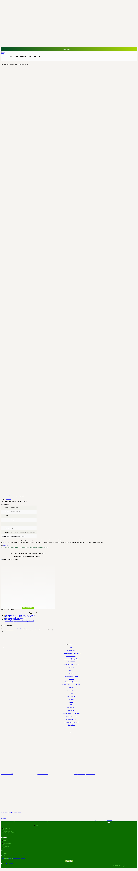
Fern (71, 693)
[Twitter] (19, 639)
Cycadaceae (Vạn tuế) (71, 682)
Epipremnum (71, 690)
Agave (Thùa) (71, 650)
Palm (71, 705)
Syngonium (71, 725)
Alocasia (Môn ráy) (71, 656)
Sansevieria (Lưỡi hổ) (71, 716)
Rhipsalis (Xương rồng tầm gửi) (71, 713)
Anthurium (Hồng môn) (71, 659)
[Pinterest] (24, 639)
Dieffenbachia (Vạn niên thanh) (71, 684)
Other (71, 702)
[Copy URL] (35, 639)
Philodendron (71, 707)
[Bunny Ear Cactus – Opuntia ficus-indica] (91, 755)
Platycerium (71, 710)
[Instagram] (3, 834)
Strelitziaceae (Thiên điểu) (71, 722)
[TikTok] (10, 834)
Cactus (71, 670)
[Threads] (17, 834)
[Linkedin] (6, 834)
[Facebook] (13, 639)
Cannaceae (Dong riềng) (71, 676)
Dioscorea (71, 687)
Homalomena (71, 696)
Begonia (71, 667)
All (71, 647)
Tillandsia (71, 728)
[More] (40, 638)
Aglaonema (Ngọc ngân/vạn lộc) (71, 653)
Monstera (71, 699)
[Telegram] (29, 639)
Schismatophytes (71, 719)
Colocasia (71, 679)
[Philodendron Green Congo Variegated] (18, 793)
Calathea (71, 673)
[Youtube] (14, 834)
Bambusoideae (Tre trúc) (71, 664)
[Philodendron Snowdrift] (18, 755)
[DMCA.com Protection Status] (69, 861)
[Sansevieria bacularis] (55, 755)
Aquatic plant (71, 661)
